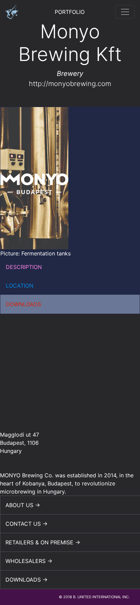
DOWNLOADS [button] (23, 304)
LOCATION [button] (19, 285)
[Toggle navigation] (125, 12)
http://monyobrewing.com (70, 84)
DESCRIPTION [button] (24, 267)
